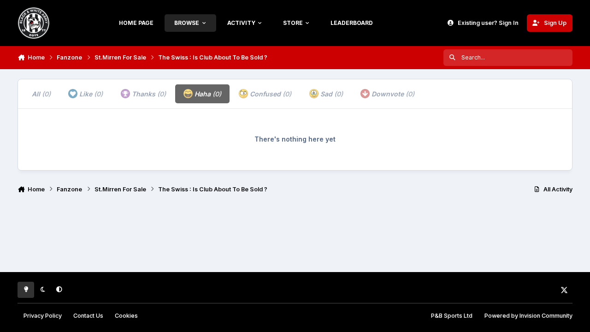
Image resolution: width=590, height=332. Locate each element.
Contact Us (88, 315)
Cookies (126, 315)
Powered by (528, 315)
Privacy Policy (43, 315)
